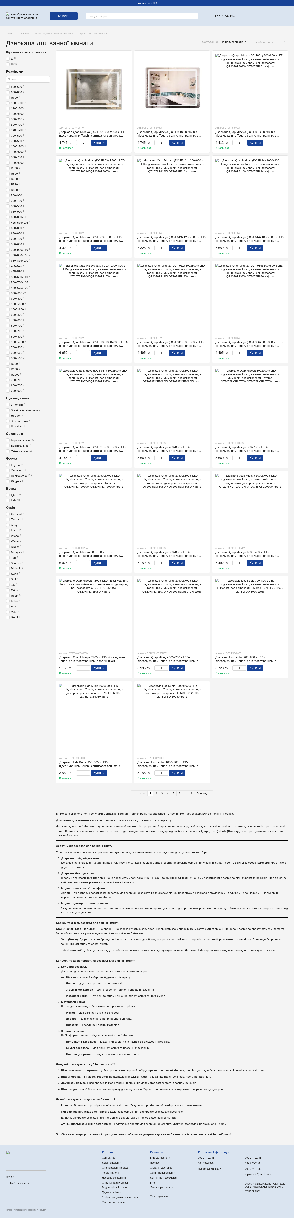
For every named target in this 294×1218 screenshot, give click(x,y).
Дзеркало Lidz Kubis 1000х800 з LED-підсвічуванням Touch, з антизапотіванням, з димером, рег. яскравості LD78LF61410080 (167, 766)
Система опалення (113, 1202)
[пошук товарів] (194, 16)
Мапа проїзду (252, 1191)
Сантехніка (108, 1157)
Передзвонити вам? (209, 1168)
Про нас (155, 1162)
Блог (153, 1182)
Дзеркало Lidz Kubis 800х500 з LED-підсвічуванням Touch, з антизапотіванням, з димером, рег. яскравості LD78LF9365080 (89, 766)
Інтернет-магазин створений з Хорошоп (26, 1210)
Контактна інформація (163, 1177)
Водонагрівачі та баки (115, 1187)
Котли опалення (111, 1162)
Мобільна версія (19, 1183)
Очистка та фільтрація (115, 1182)
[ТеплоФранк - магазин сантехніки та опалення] (26, 1160)
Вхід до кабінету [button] (160, 1157)
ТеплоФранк (138, 813)
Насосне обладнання (114, 1177)
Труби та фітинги (112, 1192)
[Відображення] (281, 42)
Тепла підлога (110, 1172)
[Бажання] (253, 16)
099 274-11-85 (226, 16)
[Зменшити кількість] (78, 142)
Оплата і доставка (161, 1167)
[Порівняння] (264, 16)
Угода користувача (161, 1187)
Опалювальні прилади (115, 1167)
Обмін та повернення (162, 1172)
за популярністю (232, 41)
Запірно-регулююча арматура (120, 1197)
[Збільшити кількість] (88, 142)
